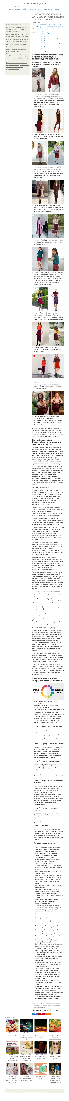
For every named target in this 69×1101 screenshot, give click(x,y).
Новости (18, 9)
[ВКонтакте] (35, 1014)
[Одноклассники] (48, 1014)
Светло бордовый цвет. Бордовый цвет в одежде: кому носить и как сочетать (48, 30)
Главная (11, 9)
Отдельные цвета (41, 1007)
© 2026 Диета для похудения (11, 1092)
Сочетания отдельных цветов (45, 51)
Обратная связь (43, 1092)
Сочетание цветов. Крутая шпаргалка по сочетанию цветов (46, 34)
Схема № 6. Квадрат (42, 49)
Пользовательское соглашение (33, 1092)
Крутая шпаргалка (48, 1003)
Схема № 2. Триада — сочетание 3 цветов (49, 39)
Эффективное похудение (32, 9)
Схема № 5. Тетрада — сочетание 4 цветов (49, 47)
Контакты (25, 1092)
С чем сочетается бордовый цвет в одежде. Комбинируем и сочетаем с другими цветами (49, 26)
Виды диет (48, 9)
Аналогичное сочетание (42, 1005)
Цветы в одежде (40, 1003)
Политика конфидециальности (29, 1094)
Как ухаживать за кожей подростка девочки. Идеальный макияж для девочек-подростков (17, 29)
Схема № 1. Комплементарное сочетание (49, 37)
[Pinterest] (41, 1014)
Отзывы (56, 9)
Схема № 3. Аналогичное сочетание (47, 41)
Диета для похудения (34, 3)
